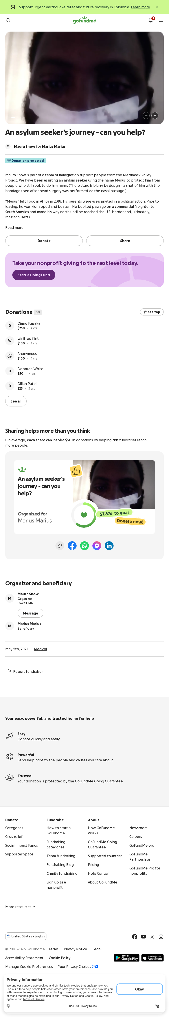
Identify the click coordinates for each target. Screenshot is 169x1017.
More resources (18, 907)
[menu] (161, 20)
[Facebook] (72, 545)
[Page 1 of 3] (13, 117)
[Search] (8, 20)
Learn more (140, 7)
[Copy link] (59, 545)
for (40, 146)
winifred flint (28, 338)
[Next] (154, 115)
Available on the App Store (152, 958)
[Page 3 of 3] (20, 117)
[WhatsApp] (84, 545)
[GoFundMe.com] (84, 20)
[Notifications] (150, 20)
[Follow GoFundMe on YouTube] (143, 936)
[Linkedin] (109, 545)
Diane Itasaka (29, 323)
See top (154, 312)
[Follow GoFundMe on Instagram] (161, 936)
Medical (40, 649)
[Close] (156, 7)
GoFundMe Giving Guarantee (99, 781)
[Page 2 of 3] (17, 117)
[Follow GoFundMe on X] (152, 936)
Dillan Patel (27, 384)
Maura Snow (28, 594)
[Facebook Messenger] (96, 545)
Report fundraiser (28, 671)
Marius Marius (29, 624)
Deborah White (30, 369)
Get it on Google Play (127, 958)
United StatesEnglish (28, 936)
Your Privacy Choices (74, 967)
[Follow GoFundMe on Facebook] (134, 936)
